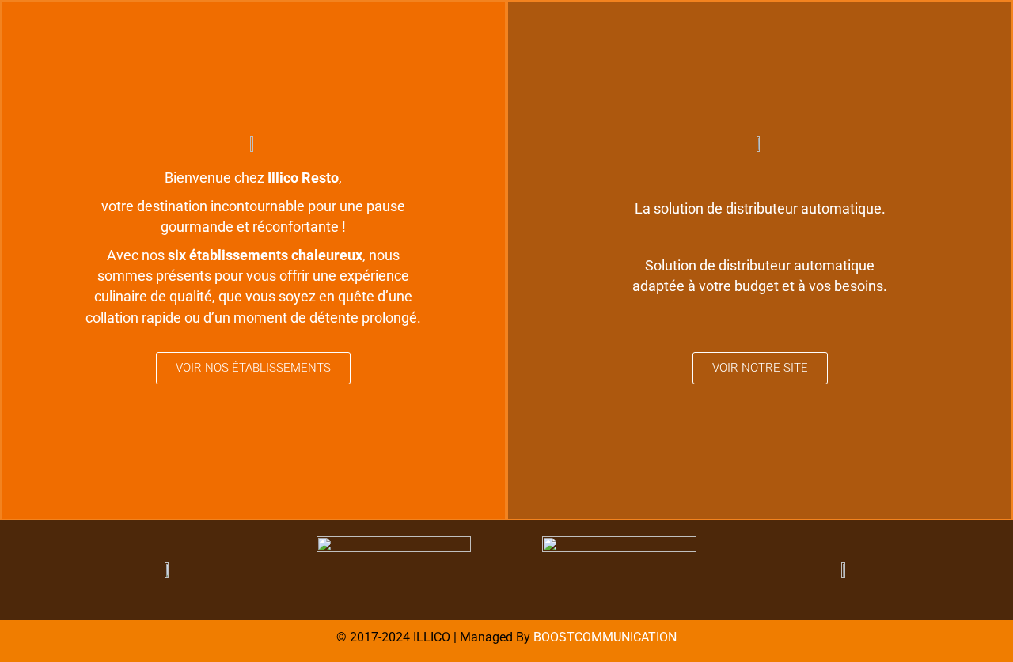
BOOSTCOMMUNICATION (605, 637)
